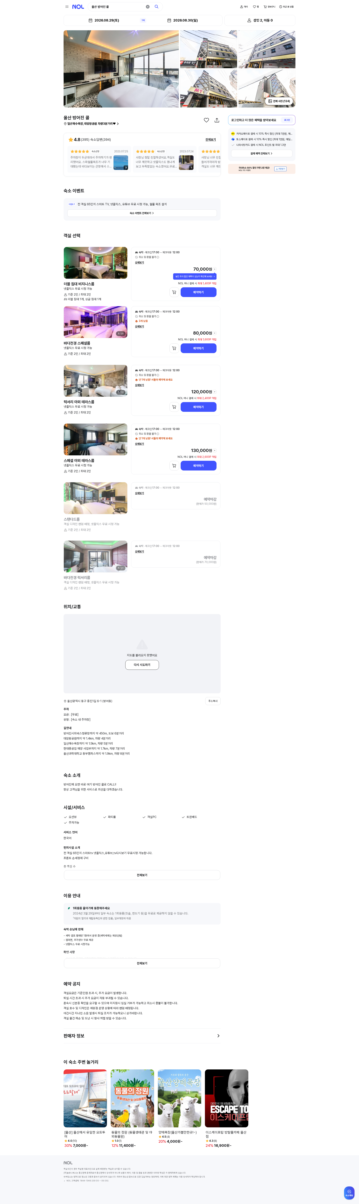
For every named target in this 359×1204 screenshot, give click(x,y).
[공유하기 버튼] (217, 120)
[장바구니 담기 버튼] (174, 292)
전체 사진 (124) (281, 101)
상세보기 (139, 262)
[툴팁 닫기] (214, 276)
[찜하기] (206, 120)
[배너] (261, 169)
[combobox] (117, 7)
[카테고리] (67, 6)
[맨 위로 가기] (350, 1195)
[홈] (78, 6)
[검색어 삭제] (147, 6)
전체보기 (210, 139)
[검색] (156, 6)
